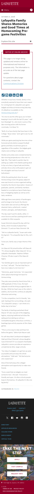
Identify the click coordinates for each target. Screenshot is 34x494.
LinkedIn (26, 417)
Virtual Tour (6, 439)
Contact (22, 408)
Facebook (12, 417)
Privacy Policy (19, 488)
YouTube (17, 417)
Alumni (16, 389)
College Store (6, 432)
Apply (17, 459)
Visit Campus (17, 466)
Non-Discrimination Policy (12, 491)
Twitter (7, 417)
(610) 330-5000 (17, 410)
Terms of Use (7, 488)
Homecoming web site (9, 113)
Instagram (21, 417)
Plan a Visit (11, 408)
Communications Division (13, 83)
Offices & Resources (9, 428)
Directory (5, 425)
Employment (6, 435)
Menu (6, 10)
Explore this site (8, 41)
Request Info (17, 473)
